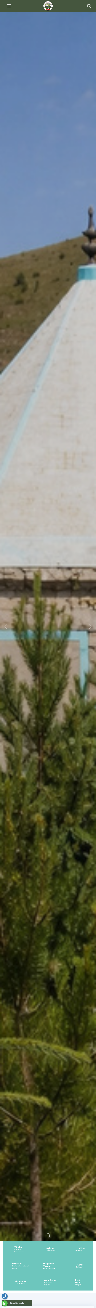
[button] (6, 626)
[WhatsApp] (5, 1303)
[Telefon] (5, 1296)
